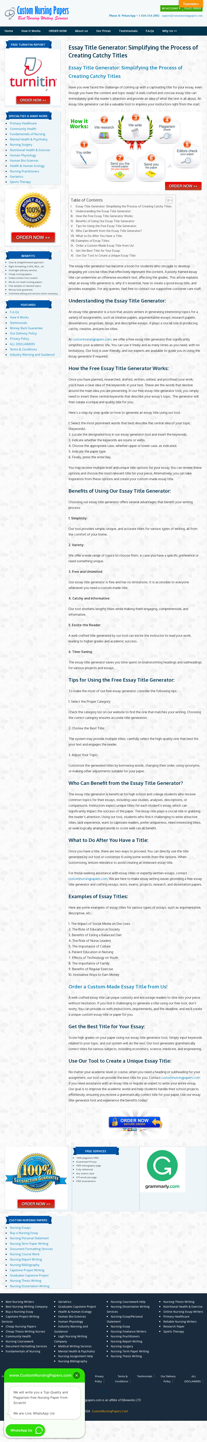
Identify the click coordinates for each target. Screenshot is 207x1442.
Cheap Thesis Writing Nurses (25, 1331)
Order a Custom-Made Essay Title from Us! (105, 245)
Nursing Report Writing (26, 1259)
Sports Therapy (20, 182)
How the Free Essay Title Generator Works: (104, 216)
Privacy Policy (19, 338)
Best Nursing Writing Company (27, 1306)
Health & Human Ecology (27, 166)
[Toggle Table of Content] (167, 200)
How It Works (30, 31)
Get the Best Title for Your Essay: (98, 250)
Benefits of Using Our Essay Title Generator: (105, 221)
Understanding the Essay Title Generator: (103, 211)
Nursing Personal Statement (29, 1238)
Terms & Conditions (23, 349)
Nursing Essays (20, 1228)
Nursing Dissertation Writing (29, 1286)
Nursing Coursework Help (128, 1302)
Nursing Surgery (21, 144)
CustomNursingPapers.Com (110, 1411)
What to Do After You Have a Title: (99, 236)
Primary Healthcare (23, 123)
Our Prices (103, 31)
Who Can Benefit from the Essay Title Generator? (109, 230)
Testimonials (128, 31)
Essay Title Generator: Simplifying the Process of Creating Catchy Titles (124, 206)
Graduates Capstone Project (29, 1275)
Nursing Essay (120, 1326)
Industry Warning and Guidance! (32, 354)
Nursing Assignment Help (75, 1356)
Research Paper (174, 1326)
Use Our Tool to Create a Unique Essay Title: (106, 255)
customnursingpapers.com (92, 339)
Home (9, 31)
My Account (171, 8)
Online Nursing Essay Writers (183, 1312)
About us (81, 31)
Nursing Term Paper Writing (29, 1243)
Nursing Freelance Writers (128, 1331)
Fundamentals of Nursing (27, 134)
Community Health (23, 129)
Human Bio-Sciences (24, 160)
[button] (76, 1375)
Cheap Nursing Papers (21, 1326)
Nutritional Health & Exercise (30, 150)
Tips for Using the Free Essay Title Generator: (106, 226)
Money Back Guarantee (26, 328)
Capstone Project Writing (27, 1270)
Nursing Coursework (19, 1341)
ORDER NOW (58, 31)
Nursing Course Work (25, 1254)
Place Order (192, 8)
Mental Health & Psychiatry (29, 139)
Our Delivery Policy (23, 333)
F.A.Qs (150, 31)
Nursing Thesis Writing (25, 1281)
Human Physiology (23, 155)
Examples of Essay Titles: (93, 240)
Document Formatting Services (31, 1249)
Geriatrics (16, 176)
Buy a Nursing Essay (24, 1233)
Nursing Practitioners (24, 171)
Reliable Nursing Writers (180, 1321)
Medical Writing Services (75, 1346)
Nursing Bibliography (24, 1265)
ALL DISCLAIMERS (22, 344)
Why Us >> (169, 31)
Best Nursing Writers (20, 1302)
